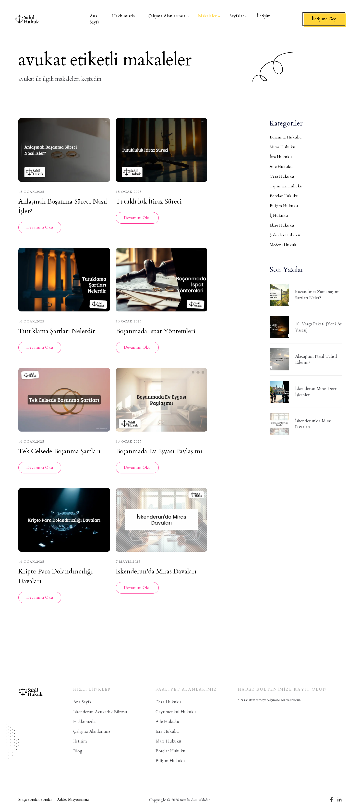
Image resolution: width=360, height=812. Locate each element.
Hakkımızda (84, 721)
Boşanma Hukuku (286, 137)
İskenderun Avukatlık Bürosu (100, 712)
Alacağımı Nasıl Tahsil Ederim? (316, 360)
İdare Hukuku (282, 225)
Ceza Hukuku (282, 176)
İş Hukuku (279, 215)
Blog (77, 751)
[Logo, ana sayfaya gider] (27, 19)
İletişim (80, 741)
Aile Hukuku (281, 166)
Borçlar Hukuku (284, 196)
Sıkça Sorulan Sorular (35, 799)
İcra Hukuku (281, 157)
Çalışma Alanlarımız (91, 731)
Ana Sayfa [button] (94, 19)
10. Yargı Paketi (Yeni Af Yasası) (318, 327)
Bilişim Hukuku (284, 205)
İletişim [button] (264, 16)
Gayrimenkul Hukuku (176, 712)
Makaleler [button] (207, 16)
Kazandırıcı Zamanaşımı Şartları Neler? (317, 295)
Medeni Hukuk (283, 245)
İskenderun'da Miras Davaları (313, 424)
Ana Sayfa (82, 702)
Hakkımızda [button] (123, 16)
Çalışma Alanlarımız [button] (166, 16)
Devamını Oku (39, 227)
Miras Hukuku (282, 147)
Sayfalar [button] (236, 16)
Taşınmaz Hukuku (286, 186)
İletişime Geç (324, 19)
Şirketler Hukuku (285, 235)
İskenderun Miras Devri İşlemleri (316, 392)
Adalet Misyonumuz (73, 799)
